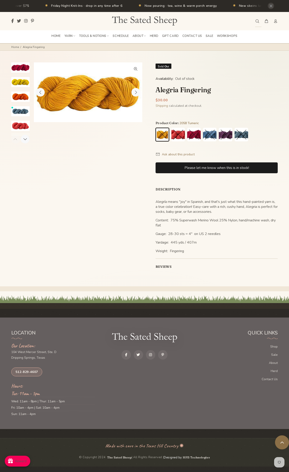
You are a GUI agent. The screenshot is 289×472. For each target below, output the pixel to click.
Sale (274, 355)
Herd (274, 371)
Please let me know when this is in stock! (216, 167)
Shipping (162, 106)
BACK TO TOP (282, 442)
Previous (40, 92)
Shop (274, 346)
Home (15, 47)
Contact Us (270, 379)
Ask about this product (178, 154)
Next (135, 92)
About (273, 363)
